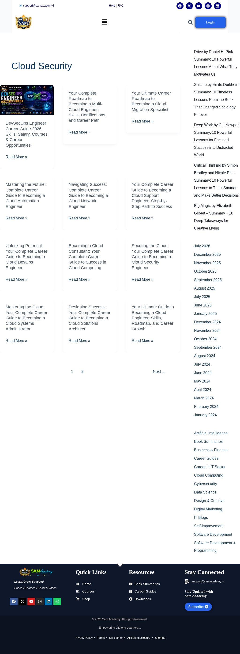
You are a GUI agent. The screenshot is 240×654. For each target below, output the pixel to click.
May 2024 (202, 381)
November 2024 (207, 331)
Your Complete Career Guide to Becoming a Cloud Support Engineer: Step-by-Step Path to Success (152, 195)
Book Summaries (208, 442)
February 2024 (206, 407)
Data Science (205, 492)
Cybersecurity (205, 484)
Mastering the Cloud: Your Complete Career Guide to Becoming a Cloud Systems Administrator (26, 318)
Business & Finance (211, 450)
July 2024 (202, 364)
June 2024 (203, 373)
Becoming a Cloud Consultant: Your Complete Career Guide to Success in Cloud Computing (87, 256)
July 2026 (202, 246)
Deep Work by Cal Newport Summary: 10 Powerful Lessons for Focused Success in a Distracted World (217, 140)
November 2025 (207, 263)
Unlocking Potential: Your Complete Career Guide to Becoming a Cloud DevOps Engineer (26, 256)
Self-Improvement (208, 526)
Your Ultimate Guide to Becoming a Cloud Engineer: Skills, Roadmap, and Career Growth (153, 318)
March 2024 (204, 398)
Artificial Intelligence (211, 433)
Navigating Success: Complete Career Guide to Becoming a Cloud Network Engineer (88, 195)
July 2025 (202, 297)
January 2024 (205, 415)
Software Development (213, 534)
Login (210, 22)
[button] (104, 22)
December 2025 (207, 254)
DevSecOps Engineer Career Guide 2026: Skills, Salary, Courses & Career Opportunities (27, 134)
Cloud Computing (208, 475)
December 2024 (207, 322)
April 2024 (202, 390)
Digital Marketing (208, 509)
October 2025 (205, 271)
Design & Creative (209, 501)
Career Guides (206, 458)
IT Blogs (201, 518)
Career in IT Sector (209, 467)
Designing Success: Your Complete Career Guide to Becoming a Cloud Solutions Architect (89, 318)
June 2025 (203, 305)
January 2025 (205, 314)
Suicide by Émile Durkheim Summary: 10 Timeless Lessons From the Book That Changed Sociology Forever (216, 100)
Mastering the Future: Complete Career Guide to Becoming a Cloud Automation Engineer (26, 195)
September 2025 (208, 280)
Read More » (16, 156)
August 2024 (204, 356)
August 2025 (204, 288)
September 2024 (208, 347)
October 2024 (205, 339)
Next (159, 371)
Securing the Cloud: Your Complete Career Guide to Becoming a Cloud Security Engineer (152, 256)
